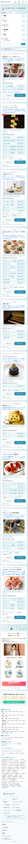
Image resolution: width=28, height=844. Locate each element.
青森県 (16, 720)
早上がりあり (4, 765)
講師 (2, 739)
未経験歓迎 (3, 776)
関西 (2, 711)
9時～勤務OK (23, 767)
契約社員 (7, 743)
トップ (2, 5)
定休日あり (17, 762)
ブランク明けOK (4, 781)
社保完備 (3, 768)
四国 (2, 729)
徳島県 (13, 729)
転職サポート (15, 799)
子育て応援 (3, 759)
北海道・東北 (4, 720)
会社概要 (4, 824)
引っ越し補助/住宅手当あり (10, 768)
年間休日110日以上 (5, 784)
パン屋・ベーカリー (5, 753)
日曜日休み (11, 784)
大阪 (18, 12)
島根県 (13, 727)
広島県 (6, 727)
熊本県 (19, 731)
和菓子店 (17, 753)
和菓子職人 (21, 737)
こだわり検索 (6, 804)
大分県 (23, 731)
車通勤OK (17, 773)
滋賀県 (13, 711)
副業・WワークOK (5, 779)
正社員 (8, 12)
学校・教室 (22, 753)
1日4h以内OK (17, 767)
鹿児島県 (7, 732)
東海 (2, 718)
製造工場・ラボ (12, 753)
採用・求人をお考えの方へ (14, 816)
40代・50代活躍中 (12, 781)
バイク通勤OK (22, 773)
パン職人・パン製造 (10, 737)
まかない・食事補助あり (6, 773)
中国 (2, 727)
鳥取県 (17, 727)
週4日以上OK (11, 767)
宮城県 (12, 720)
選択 (23, 16)
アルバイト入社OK (19, 781)
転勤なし (12, 773)
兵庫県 (10, 711)
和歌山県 (3, 713)
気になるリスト (7, 813)
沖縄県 (11, 732)
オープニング (17, 759)
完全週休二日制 (4, 787)
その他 (9, 739)
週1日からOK (22, 765)
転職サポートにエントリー (14, 683)
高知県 (17, 729)
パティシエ (3, 737)
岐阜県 (13, 718)
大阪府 (6, 711)
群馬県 (7, 716)
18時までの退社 (12, 764)
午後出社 (17, 764)
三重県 (17, 718)
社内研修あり (16, 775)
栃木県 (3, 716)
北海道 (9, 720)
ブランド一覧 (6, 810)
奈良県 (21, 711)
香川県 (10, 729)
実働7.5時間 (22, 762)
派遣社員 (19, 743)
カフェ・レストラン (18, 751)
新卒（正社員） (4, 745)
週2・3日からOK (4, 767)
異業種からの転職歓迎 (11, 778)
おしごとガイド (15, 804)
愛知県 (6, 718)
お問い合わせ (5, 830)
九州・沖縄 (3, 731)
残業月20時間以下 (5, 764)
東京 (20, 12)
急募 (21, 775)
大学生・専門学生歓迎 (12, 779)
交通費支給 (9, 770)
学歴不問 (20, 776)
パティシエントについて (7, 821)
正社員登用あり (14, 770)
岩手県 (20, 720)
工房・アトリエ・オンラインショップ (8, 751)
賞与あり (22, 768)
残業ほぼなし (23, 764)
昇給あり (18, 768)
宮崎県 (3, 732)
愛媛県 (6, 729)
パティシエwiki (15, 807)
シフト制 (9, 765)
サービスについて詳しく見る (14, 687)
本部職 (6, 739)
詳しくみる (20, 95)
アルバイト (13, 12)
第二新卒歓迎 (9, 776)
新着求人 (5, 801)
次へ (24, 628)
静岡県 (10, 718)
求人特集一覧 (6, 807)
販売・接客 (16, 737)
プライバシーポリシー (6, 836)
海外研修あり (10, 775)
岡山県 (10, 727)
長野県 (3, 725)
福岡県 (8, 731)
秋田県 (24, 720)
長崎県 (15, 731)
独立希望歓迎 (4, 778)
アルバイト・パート (13, 743)
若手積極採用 (15, 776)
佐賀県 (12, 731)
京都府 (17, 711)
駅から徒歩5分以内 (10, 759)
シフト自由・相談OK (15, 765)
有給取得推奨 (17, 784)
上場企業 (3, 762)
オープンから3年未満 (9, 762)
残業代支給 (3, 770)
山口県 (21, 727)
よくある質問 (5, 827)
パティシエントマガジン (17, 801)
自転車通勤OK (4, 775)
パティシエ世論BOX (16, 810)
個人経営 (22, 759)
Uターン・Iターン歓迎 (20, 778)
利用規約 (4, 833)
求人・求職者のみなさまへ (7, 838)
